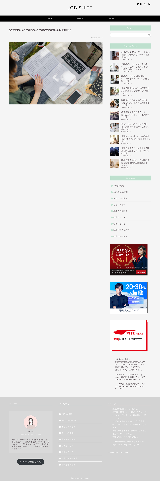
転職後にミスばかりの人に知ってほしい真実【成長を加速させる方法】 (135, 102)
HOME (50, 19)
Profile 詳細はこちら (30, 461)
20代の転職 (119, 186)
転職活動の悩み (121, 236)
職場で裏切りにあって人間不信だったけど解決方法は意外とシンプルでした (135, 162)
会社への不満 (120, 205)
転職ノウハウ (120, 224)
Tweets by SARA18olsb (118, 453)
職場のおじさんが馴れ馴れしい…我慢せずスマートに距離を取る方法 (135, 78)
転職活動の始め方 (122, 230)
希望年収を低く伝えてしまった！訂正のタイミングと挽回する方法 (135, 114)
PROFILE (80, 19)
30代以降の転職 (121, 192)
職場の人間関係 (121, 211)
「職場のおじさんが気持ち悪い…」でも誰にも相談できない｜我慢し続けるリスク (135, 66)
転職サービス (120, 217)
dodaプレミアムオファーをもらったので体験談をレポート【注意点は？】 (135, 54)
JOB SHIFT (80, 8)
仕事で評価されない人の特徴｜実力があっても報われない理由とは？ (135, 90)
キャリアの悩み (121, 198)
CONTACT (110, 19)
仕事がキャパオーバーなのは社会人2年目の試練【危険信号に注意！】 (135, 138)
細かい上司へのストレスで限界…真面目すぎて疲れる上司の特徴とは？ (135, 126)
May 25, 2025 (134, 445)
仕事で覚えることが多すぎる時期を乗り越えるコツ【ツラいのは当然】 (135, 150)
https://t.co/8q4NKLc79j (129, 379)
